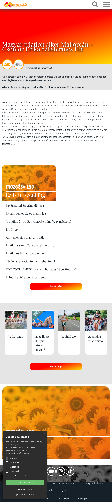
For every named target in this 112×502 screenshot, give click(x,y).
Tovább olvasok (23, 453)
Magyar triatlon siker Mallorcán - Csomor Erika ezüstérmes (54, 87)
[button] (25, 494)
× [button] (44, 434)
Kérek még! (56, 286)
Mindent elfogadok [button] (25, 482)
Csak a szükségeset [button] (24, 489)
